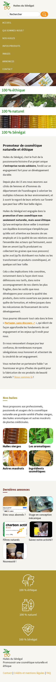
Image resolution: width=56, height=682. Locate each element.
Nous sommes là (23, 377)
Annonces (8, 61)
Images (6, 53)
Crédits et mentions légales (29, 673)
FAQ (48, 673)
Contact (7, 69)
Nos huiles (8, 38)
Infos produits (11, 45)
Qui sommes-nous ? (13, 30)
